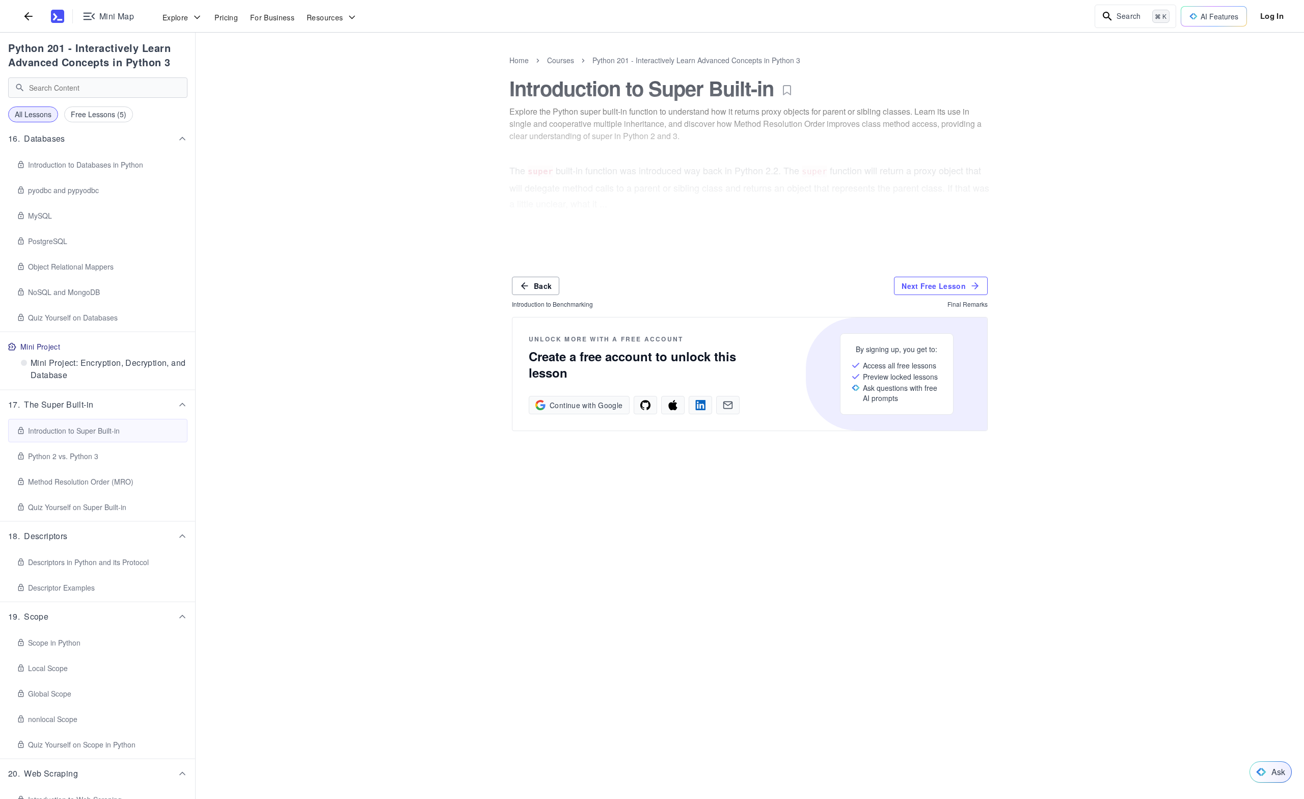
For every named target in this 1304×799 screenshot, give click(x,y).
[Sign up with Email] (728, 405)
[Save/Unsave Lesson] (787, 90)
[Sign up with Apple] (673, 405)
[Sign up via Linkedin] (700, 405)
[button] (98, 138)
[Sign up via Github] (645, 405)
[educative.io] (57, 16)
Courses (560, 60)
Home (519, 60)
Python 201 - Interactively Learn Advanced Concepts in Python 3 (89, 54)
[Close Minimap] (195, 71)
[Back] (28, 16)
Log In (1272, 15)
